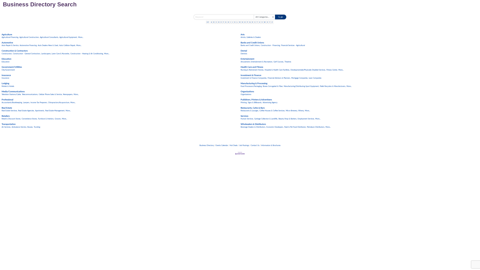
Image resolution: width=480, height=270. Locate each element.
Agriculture (7, 35)
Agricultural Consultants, (49, 37)
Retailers (6, 116)
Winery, (301, 111)
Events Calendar (222, 145)
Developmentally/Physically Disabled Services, (308, 70)
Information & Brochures (270, 145)
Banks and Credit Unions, (250, 45)
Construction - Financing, (270, 45)
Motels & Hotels (8, 86)
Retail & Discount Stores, (11, 119)
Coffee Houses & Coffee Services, (272, 111)
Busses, (30, 127)
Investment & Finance (251, 75)
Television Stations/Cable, (11, 94)
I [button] (230, 22)
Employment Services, (306, 119)
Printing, (244, 103)
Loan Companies (315, 78)
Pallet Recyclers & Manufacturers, (333, 86)
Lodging (5, 83)
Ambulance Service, (19, 127)
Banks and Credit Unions (252, 43)
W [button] (264, 22)
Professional (7, 100)
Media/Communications (13, 91)
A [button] (211, 22)
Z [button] (272, 22)
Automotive (7, 43)
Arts (242, 35)
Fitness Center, (332, 70)
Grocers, (58, 119)
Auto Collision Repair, (67, 45)
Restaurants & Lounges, (250, 111)
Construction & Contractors (15, 51)
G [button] (225, 22)
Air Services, (6, 127)
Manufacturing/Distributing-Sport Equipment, (301, 86)
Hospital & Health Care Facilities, (277, 70)
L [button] (237, 22)
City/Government (8, 70)
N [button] (242, 22)
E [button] (221, 22)
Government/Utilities (12, 67)
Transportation (9, 124)
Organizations (247, 91)
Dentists (244, 54)
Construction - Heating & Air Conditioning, (86, 54)
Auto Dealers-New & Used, (48, 45)
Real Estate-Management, (55, 111)
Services (244, 116)
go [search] (282, 17)
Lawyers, (26, 103)
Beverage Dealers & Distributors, (253, 127)
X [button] (267, 22)
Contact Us (255, 145)
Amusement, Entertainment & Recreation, (257, 62)
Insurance (6, 75)
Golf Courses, (279, 62)
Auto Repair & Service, (10, 45)
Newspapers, (68, 94)
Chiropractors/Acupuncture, (59, 103)
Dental (244, 51)
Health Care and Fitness (252, 67)
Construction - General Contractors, (26, 54)
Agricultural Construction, (29, 37)
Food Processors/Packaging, (251, 86)
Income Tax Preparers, (38, 103)
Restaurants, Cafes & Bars (253, 108)
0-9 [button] (208, 22)
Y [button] (269, 22)
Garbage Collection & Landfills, (266, 119)
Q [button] (249, 22)
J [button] (232, 22)
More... (80, 37)
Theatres (287, 62)
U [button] (259, 22)
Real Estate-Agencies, (26, 111)
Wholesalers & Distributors (253, 124)
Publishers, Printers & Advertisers (256, 100)
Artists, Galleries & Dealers (251, 37)
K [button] (234, 22)
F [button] (223, 22)
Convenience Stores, (29, 119)
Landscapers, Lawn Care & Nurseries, (55, 54)
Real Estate (7, 108)
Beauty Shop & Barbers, (287, 119)
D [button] (218, 22)
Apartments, (39, 111)
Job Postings (244, 145)
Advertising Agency (270, 103)
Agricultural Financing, (10, 37)
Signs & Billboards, (255, 103)
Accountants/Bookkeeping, (12, 103)
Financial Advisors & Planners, (279, 78)
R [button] (252, 22)
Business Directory (207, 145)
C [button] (216, 22)
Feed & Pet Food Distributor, (295, 127)
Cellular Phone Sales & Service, (50, 94)
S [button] (254, 22)
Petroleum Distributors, (316, 127)
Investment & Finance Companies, (254, 78)
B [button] (213, 22)
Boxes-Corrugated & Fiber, (273, 86)
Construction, (7, 54)
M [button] (239, 22)
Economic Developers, (275, 127)
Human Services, (247, 119)
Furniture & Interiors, (46, 119)
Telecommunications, (30, 94)
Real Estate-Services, (9, 111)
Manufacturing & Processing (254, 83)
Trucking (37, 127)
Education (6, 59)
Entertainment (247, 59)
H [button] (228, 22)
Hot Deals (234, 145)
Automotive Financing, (28, 45)
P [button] (247, 22)
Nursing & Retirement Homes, (252, 70)
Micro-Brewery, (292, 111)
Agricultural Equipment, (68, 37)
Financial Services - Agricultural (293, 45)
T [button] (257, 22)
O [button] (245, 22)
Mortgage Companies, (299, 78)
